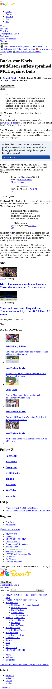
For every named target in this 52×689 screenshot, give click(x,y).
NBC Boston (6, 664)
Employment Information (17, 544)
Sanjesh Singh (10, 78)
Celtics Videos (17, 612)
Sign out (3, 41)
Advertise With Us (14, 551)
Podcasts (4, 29)
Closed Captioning (14, 561)
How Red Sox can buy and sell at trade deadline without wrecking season (27, 353)
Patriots (9, 14)
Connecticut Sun (13, 637)
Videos (3, 26)
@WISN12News (24, 179)
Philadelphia (11, 525)
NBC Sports (43, 664)
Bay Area (10, 522)
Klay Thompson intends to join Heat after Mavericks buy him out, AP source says (24, 285)
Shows (9, 640)
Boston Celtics (12, 602)
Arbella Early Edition (16, 346)
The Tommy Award (19, 615)
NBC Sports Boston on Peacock (25, 605)
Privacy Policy (12, 546)
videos (8, 655)
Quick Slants (11, 390)
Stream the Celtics (19, 607)
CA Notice (10, 556)
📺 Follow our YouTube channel (27, 51)
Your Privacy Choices (17, 549)
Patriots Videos (17, 625)
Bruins (8, 19)
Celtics (9, 11)
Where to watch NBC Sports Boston (22, 508)
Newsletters (5, 31)
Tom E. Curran (17, 620)
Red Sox (9, 16)
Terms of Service (13, 541)
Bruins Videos (17, 635)
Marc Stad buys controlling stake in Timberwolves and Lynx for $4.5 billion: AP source (25, 311)
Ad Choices (11, 559)
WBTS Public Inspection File (18, 554)
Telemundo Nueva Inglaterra (25, 664)
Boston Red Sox (13, 627)
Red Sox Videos (18, 630)
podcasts (9, 657)
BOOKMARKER (7, 86)
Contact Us (10, 536)
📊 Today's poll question (24, 49)
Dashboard (5, 36)
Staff (8, 645)
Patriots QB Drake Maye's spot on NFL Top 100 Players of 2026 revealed (27, 418)
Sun (7, 21)
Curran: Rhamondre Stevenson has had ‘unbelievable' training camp (23, 396)
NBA (2, 278)
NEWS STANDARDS (16, 539)
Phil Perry (15, 622)
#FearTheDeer (17, 182)
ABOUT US (11, 534)
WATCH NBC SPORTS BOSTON (21, 600)
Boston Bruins (12, 632)
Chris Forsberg (17, 610)
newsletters (10, 660)
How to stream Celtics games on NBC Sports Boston (29, 510)
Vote (8, 642)
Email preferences (8, 39)
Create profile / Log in (9, 34)
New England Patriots (16, 368)
